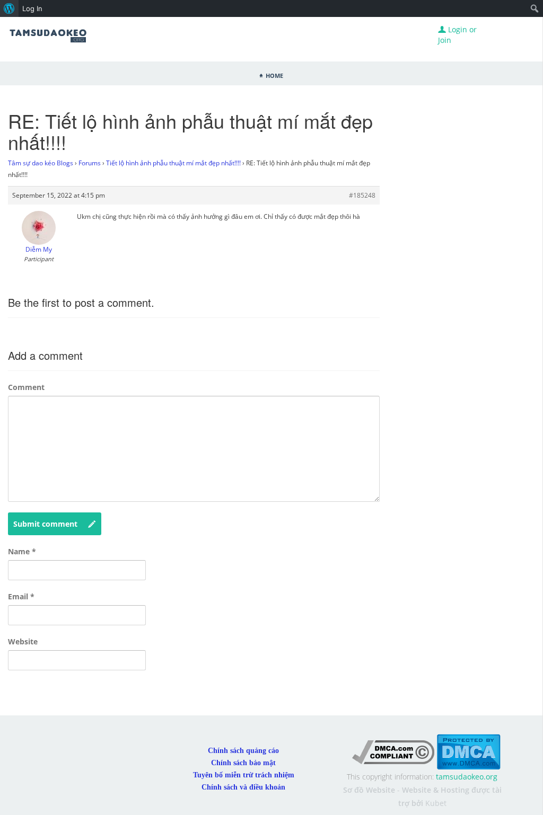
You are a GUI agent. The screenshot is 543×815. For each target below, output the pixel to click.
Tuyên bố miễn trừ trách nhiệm (243, 775)
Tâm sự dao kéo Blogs (40, 162)
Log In (32, 8)
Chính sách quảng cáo (243, 751)
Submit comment (45, 524)
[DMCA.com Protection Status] (468, 751)
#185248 (362, 195)
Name (22, 551)
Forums (89, 162)
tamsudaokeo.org (466, 777)
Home (274, 74)
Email (21, 596)
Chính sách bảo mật (243, 763)
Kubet (435, 803)
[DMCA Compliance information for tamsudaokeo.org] (393, 751)
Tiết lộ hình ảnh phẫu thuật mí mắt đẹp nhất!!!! (173, 162)
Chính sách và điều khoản (243, 787)
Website (23, 641)
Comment (26, 387)
